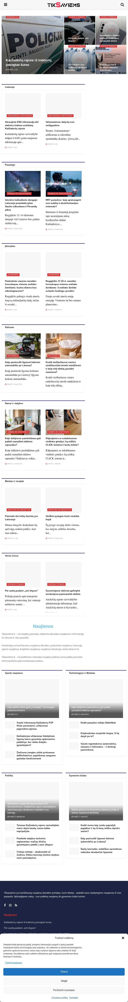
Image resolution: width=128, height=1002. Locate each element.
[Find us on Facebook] (5, 905)
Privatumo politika (60, 997)
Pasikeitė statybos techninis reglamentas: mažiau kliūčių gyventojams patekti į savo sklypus (35, 841)
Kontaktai (74, 997)
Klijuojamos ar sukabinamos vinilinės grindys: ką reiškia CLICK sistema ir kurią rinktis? (62, 441)
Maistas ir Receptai (19, 510)
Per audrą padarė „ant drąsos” (21, 590)
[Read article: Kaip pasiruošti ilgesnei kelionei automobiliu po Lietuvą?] (23, 346)
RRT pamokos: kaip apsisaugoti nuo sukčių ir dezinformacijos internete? (63, 203)
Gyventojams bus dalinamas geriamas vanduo (77, 67)
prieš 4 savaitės (14, 464)
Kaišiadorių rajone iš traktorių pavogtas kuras (28, 922)
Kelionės (13, 356)
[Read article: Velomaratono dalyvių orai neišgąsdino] (63, 106)
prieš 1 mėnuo (54, 464)
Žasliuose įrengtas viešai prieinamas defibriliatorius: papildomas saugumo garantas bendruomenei (36, 755)
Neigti (64, 980)
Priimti (64, 971)
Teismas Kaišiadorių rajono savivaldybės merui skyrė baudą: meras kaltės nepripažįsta (38, 828)
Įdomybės (13, 275)
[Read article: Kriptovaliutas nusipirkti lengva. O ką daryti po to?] (74, 735)
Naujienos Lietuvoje (20, 116)
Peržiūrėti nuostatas (64, 990)
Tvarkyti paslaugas (13, 963)
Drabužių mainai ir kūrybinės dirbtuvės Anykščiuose (109, 67)
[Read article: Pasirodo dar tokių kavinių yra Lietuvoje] (23, 500)
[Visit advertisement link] (107, 116)
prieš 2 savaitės (14, 229)
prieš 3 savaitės (55, 229)
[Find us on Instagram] (10, 905)
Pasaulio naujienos (19, 194)
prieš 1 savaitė (54, 310)
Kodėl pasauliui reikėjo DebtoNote (98, 722)
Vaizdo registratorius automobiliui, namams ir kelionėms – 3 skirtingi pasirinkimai (99, 747)
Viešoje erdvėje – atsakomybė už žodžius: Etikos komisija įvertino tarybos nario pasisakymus (38, 855)
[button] (123, 938)
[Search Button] (122, 4)
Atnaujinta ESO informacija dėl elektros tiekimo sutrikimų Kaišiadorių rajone (21, 125)
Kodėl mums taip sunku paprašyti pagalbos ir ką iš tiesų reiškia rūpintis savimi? (100, 828)
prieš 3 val (11, 147)
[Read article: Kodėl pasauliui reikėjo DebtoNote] (74, 724)
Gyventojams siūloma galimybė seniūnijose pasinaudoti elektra (110, 38)
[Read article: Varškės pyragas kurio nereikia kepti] (63, 500)
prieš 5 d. (13, 714)
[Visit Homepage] (64, 4)
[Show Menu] (5, 4)
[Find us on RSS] (16, 905)
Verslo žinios (77, 17)
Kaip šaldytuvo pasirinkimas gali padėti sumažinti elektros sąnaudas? (23, 441)
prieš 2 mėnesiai (17, 817)
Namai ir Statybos (18, 432)
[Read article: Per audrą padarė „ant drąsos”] (23, 574)
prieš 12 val (12, 538)
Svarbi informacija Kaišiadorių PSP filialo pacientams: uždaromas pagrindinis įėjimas (35, 725)
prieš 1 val (12, 70)
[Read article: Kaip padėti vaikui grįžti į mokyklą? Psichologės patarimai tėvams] (32, 698)
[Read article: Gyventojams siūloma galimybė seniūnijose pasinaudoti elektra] (63, 574)
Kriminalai (12, 17)
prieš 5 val (11, 310)
